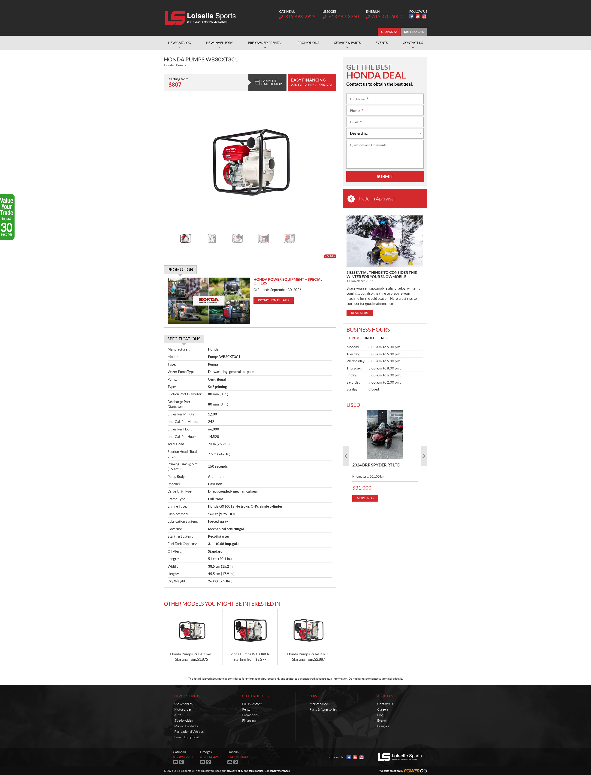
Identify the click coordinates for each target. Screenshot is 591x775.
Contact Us (385, 704)
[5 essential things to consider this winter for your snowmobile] (385, 241)
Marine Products (186, 726)
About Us (385, 696)
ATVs (177, 715)
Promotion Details (273, 300)
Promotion (180, 269)
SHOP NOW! (389, 31)
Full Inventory (252, 704)
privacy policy (234, 770)
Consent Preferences (277, 770)
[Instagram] (424, 16)
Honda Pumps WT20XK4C (191, 654)
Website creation (389, 770)
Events (382, 720)
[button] (173, 162)
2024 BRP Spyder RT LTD (376, 465)
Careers (383, 709)
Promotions (250, 715)
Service (316, 696)
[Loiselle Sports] (201, 18)
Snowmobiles (183, 704)
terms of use (256, 770)
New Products (187, 696)
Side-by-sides (183, 720)
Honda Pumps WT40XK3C (308, 654)
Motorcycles (183, 709)
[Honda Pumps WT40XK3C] (308, 630)
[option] (250, 162)
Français (417, 31)
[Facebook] (411, 16)
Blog (380, 715)
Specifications (183, 338)
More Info (365, 498)
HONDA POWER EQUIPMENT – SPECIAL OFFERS (287, 281)
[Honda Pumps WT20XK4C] (191, 630)
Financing (249, 720)
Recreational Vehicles (189, 731)
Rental (246, 709)
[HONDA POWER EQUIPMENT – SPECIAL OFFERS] (209, 301)
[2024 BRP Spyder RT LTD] (385, 434)
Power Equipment (186, 737)
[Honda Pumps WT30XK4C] (250, 630)
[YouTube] (418, 16)
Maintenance (319, 704)
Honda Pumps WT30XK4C (250, 654)
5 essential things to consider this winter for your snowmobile (382, 274)
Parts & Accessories (323, 709)
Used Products (255, 696)
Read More (360, 313)
